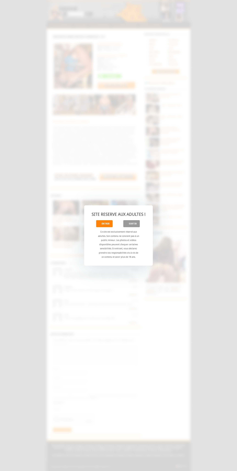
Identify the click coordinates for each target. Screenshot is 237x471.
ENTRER (106, 223)
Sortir (133, 223)
